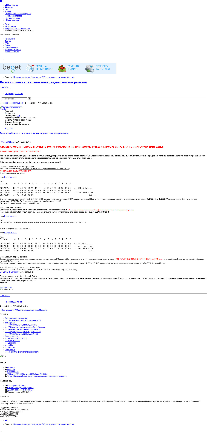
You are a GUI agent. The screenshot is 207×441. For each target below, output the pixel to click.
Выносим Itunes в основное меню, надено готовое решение (43, 82)
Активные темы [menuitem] (12, 52)
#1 (2, 142)
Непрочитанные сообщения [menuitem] (17, 29)
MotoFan (4, 109)
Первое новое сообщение (11, 103)
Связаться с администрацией (20, 388)
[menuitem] (11, 5)
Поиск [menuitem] (7, 45)
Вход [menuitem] (7, 24)
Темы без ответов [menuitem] (13, 50)
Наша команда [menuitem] (11, 47)
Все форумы (13, 372)
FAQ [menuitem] (7, 43)
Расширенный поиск (16, 385)
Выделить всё (10, 177)
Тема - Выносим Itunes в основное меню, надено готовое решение (37, 376)
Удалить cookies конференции (20, 390)
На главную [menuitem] (10, 39)
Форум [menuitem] (8, 41)
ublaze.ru (11, 367)
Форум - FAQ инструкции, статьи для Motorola (27, 374)
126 (18, 116)
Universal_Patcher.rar (9, 272)
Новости (11, 370)
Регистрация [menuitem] (10, 26)
